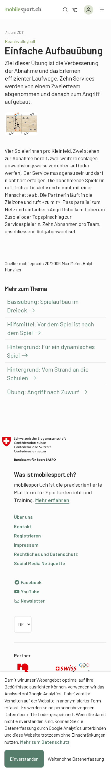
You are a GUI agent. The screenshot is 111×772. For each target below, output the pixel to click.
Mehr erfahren (52, 500)
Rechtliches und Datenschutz (46, 554)
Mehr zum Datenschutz (45, 742)
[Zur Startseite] (23, 10)
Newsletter (32, 600)
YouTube (29, 591)
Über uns (23, 517)
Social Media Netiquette (39, 563)
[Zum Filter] (75, 9)
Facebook (30, 582)
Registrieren (27, 535)
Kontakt (22, 526)
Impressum (26, 545)
